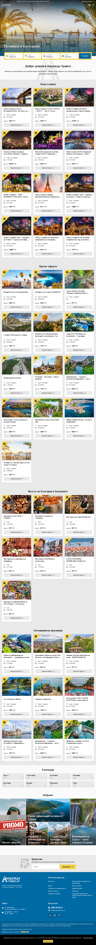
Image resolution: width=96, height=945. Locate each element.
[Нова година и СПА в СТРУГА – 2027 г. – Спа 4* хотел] (48, 108)
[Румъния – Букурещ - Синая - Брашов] (48, 376)
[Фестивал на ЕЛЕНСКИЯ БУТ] (79, 515)
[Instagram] (55, 915)
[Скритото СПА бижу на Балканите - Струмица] (79, 333)
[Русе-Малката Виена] (16, 697)
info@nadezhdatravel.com (58, 910)
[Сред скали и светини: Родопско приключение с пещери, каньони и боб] (79, 290)
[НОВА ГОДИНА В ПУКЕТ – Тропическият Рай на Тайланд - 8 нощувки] (79, 108)
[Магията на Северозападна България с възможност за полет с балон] (48, 333)
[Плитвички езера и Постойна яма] (48, 419)
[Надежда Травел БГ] (5, 5)
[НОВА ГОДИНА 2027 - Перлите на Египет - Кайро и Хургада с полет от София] (79, 194)
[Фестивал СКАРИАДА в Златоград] (48, 558)
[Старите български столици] (16, 333)
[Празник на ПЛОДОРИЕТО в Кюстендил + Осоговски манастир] (16, 601)
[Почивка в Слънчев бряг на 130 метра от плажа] (16, 462)
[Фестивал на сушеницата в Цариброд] (16, 558)
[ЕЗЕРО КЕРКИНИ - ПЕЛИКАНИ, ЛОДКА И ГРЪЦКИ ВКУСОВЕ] (79, 558)
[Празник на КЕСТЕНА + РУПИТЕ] (16, 515)
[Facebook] (50, 915)
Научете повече (12, 821)
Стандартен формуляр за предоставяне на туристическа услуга (82, 895)
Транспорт (75, 891)
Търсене (85, 56)
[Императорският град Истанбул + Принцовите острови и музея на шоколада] (16, 740)
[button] (1, 24)
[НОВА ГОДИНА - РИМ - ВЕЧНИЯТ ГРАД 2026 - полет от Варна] (16, 194)
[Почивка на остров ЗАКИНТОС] (48, 290)
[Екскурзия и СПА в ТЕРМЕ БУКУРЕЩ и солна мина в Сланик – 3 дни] (79, 697)
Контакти (51, 881)
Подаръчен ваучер (54, 893)
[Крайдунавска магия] (16, 376)
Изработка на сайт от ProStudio (11, 932)
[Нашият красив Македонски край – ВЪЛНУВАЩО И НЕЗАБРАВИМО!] (79, 654)
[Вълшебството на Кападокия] (16, 290)
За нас (50, 886)
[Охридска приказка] (48, 697)
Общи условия (76, 886)
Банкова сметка (53, 891)
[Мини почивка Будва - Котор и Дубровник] (79, 419)
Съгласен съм (48, 941)
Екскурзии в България (23, 47)
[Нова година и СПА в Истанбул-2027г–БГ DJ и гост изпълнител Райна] (16, 108)
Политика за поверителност (57, 888)
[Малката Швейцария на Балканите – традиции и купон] (16, 654)
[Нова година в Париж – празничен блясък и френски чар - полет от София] (48, 194)
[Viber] (59, 915)
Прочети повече (88, 938)
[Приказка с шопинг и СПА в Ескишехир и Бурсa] (79, 740)
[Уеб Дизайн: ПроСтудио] (24, 932)
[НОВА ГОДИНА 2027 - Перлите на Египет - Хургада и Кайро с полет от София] (16, 237)
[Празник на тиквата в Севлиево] (48, 515)
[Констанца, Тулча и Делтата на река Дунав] (16, 419)
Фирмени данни (77, 888)
